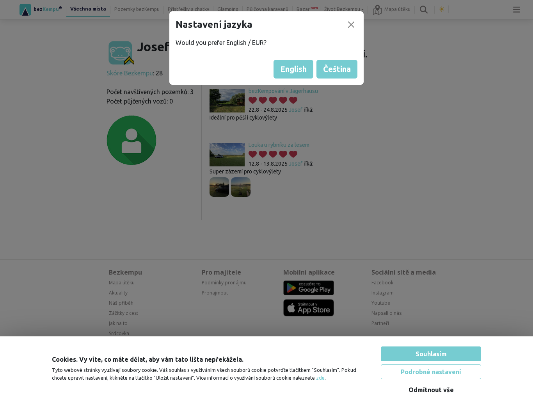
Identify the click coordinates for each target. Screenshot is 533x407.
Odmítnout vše (431, 389)
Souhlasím (431, 353)
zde (320, 377)
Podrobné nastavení (431, 371)
